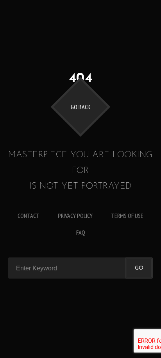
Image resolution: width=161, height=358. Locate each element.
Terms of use (127, 215)
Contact (28, 215)
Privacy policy (75, 215)
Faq (80, 232)
